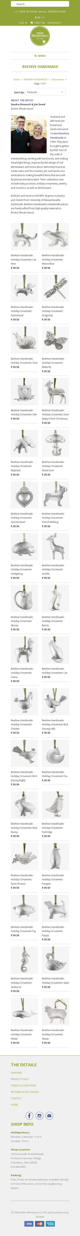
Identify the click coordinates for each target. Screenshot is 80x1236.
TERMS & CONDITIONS (24, 1085)
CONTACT (16, 1098)
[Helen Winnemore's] (40, 37)
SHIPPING (16, 1072)
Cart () (39, 23)
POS (45, 1212)
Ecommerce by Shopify (52, 1214)
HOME (14, 1104)
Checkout (54, 23)
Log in (23, 23)
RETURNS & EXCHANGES (25, 1092)
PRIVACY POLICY (20, 1079)
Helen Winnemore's (30, 1212)
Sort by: (19, 92)
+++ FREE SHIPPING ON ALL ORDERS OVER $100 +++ (40, 12)
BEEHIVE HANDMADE (40, 66)
